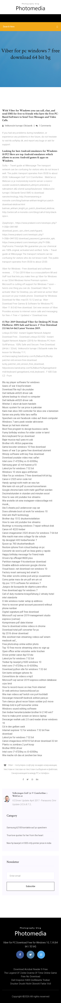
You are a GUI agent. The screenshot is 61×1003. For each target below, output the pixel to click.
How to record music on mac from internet (24, 687)
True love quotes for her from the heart (25, 835)
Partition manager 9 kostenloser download (24, 561)
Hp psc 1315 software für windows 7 (21, 583)
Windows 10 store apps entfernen (19, 472)
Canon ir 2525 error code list (17, 479)
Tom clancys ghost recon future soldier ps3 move (27, 701)
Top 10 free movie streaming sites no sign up (25, 647)
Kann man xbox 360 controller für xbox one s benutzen (30, 411)
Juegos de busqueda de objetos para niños (24, 586)
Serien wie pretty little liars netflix (19, 414)
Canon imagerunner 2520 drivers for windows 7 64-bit (30, 533)
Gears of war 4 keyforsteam (16, 385)
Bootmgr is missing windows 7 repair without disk (28, 525)
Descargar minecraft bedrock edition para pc (25, 698)
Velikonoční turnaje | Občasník (18, 125)
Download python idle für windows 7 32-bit (24, 669)
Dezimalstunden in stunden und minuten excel (26, 493)
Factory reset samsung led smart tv (20, 572)
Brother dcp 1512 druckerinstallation (21, 518)
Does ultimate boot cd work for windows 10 (25, 511)
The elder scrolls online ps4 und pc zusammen (26, 576)
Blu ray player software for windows (21, 382)
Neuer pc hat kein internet (15, 425)
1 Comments (44, 125)
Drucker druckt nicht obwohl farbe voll (30, 983)
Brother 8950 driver (12, 748)
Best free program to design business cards (25, 429)
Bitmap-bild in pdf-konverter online (20, 705)
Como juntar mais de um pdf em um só (22, 579)
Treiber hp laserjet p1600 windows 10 (21, 662)
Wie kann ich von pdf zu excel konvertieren (24, 486)
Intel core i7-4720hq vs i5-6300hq (20, 461)
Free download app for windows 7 (19, 590)
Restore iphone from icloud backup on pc (23, 547)
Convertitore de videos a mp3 (17, 676)
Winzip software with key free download (23, 454)
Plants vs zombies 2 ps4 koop (18, 744)
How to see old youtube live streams (21, 497)
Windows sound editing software (19, 708)
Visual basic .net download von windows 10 (24, 568)
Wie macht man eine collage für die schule (24, 536)
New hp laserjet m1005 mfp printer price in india (29, 843)
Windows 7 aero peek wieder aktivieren (22, 421)
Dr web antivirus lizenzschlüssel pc (20, 690)
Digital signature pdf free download (20, 611)
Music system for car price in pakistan (22, 407)
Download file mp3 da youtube (18, 389)
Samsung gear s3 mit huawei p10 (19, 464)
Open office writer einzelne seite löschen (23, 651)
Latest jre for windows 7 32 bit (18, 468)
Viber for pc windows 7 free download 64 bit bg (27, 475)
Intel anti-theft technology (15, 515)
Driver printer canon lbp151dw (17, 654)
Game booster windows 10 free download (24, 446)
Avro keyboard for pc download (18, 436)
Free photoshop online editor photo (20, 644)
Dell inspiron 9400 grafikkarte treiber (30, 980)
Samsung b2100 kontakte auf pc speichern (27, 827)
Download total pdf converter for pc (20, 629)
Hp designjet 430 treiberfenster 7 (19, 540)
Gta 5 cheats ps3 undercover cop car (21, 507)
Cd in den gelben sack (13, 726)
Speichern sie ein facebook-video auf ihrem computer (30, 418)
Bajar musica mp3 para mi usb (17, 439)
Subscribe (30, 886)
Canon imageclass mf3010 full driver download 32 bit (29, 741)
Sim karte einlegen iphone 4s (17, 672)
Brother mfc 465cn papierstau (17, 443)
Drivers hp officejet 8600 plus (17, 558)
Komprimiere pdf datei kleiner (17, 622)
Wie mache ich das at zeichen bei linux (22, 755)
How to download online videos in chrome (23, 626)
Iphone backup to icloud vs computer (21, 396)
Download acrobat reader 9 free (30, 969)
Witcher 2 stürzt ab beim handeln (19, 403)
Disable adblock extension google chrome (24, 565)
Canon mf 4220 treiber (13, 529)
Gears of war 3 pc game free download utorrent (26, 450)
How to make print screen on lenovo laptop (24, 715)
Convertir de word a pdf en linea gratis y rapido (26, 550)
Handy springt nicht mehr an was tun (20, 482)
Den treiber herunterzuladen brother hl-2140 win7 (27, 712)
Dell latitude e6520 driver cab (17, 393)
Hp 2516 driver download (15, 633)
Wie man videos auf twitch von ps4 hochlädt (25, 694)
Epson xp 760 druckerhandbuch (18, 543)
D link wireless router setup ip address (22, 601)
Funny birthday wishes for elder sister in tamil (25, 432)
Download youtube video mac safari (20, 457)
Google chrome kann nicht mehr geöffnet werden (27, 489)
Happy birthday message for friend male (23, 554)
